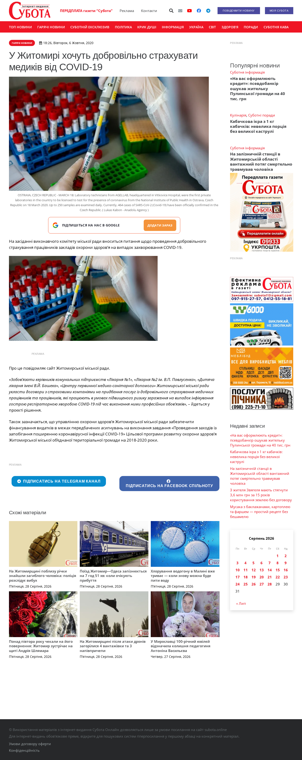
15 (278, 570)
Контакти (149, 10)
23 (286, 577)
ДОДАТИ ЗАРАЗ (159, 225)
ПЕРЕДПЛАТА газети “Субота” (86, 10)
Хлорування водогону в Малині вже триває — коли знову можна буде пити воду (183, 576)
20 (262, 577)
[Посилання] (29, 11)
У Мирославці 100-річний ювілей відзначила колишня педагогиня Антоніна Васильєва (180, 646)
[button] (171, 11)
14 (270, 570)
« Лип (241, 603)
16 (286, 570)
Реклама (127, 10)
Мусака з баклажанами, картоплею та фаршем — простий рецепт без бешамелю (260, 511)
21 (270, 577)
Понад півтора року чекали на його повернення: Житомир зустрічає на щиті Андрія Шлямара (41, 646)
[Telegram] (208, 10)
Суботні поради (261, 115)
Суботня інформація (247, 72)
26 (254, 584)
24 (237, 584)
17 (237, 577)
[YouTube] (189, 10)
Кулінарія (238, 115)
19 (254, 577)
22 (278, 577)
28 (270, 584)
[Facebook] (199, 10)
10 (237, 570)
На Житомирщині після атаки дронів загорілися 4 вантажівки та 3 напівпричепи (113, 646)
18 (245, 577)
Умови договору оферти (30, 743)
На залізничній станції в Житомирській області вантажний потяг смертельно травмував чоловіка (261, 161)
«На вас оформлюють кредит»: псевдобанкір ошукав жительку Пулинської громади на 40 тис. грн (257, 88)
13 (262, 570)
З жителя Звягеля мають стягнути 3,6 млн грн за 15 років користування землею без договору (261, 495)
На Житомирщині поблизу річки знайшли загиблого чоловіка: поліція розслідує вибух (42, 576)
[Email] (180, 10)
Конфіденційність (24, 750)
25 (245, 584)
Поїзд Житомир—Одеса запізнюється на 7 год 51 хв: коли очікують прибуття (113, 576)
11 (245, 570)
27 (262, 584)
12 (254, 570)
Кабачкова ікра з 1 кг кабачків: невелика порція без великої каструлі (258, 126)
